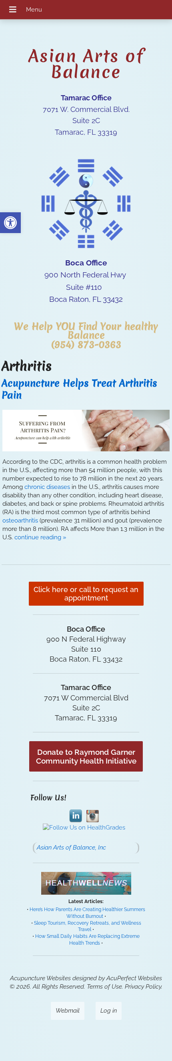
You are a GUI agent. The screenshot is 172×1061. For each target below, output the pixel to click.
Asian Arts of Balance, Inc (71, 847)
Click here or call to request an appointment (86, 593)
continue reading (40, 537)
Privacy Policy (143, 986)
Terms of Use (104, 986)
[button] (10, 222)
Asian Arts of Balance (86, 64)
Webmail (68, 1010)
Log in (108, 1010)
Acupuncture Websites (40, 978)
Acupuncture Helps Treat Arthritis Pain (79, 389)
